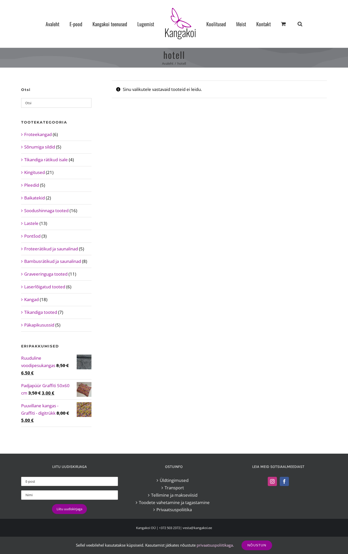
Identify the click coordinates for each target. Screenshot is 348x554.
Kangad (31, 299)
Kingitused (34, 172)
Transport (174, 488)
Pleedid (31, 185)
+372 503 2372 (169, 527)
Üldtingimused (174, 480)
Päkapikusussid (39, 325)
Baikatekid (34, 198)
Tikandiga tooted (40, 312)
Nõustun (256, 545)
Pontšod (32, 236)
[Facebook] (284, 481)
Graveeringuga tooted (46, 274)
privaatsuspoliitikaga (215, 545)
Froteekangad (38, 134)
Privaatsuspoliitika (174, 509)
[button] (278, 24)
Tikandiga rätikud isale (46, 160)
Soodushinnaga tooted (46, 210)
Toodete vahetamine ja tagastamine (174, 502)
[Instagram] (272, 481)
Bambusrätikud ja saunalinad (52, 261)
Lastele (31, 223)
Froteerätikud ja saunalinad (51, 249)
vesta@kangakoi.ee (197, 527)
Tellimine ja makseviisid (174, 495)
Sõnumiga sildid (39, 147)
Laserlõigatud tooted (44, 287)
